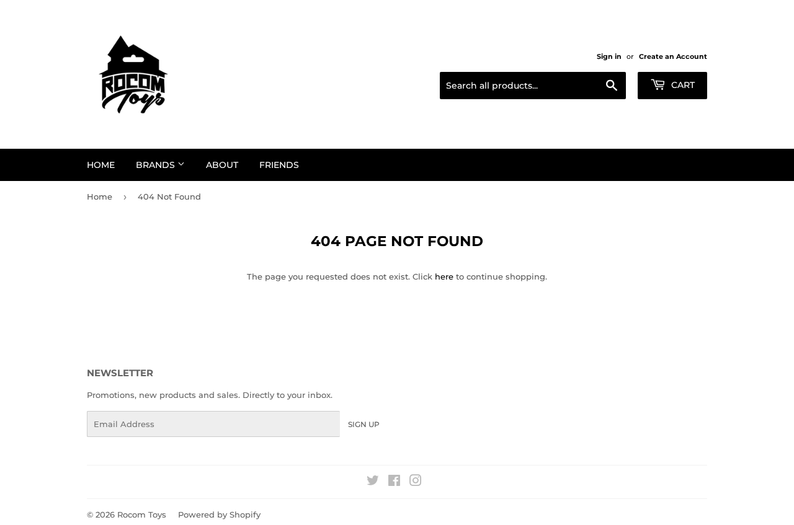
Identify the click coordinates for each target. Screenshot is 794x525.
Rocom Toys (141, 514)
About (222, 164)
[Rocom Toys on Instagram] (415, 482)
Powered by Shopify (219, 514)
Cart (682, 84)
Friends (279, 164)
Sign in (609, 56)
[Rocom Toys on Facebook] (394, 482)
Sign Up (364, 424)
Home (101, 164)
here (444, 276)
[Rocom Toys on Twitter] (373, 482)
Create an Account (673, 56)
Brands (156, 164)
